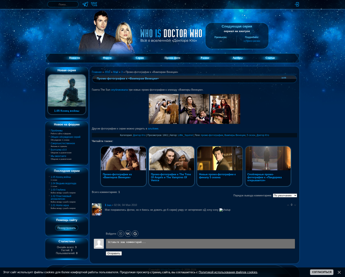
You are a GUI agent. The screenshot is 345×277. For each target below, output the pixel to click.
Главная (97, 71)
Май (115, 71)
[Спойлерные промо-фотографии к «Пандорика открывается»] (268, 186)
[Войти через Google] (135, 233)
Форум (107, 57)
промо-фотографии (212, 135)
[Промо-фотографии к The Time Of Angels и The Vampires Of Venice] (172, 186)
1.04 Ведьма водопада (63, 183)
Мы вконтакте (58, 156)
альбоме (153, 128)
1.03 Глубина (58, 189)
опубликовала (119, 89)
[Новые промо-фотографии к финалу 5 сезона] (220, 186)
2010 (107, 71)
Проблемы (57, 130)
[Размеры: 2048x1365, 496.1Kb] (194, 122)
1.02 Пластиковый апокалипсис (61, 197)
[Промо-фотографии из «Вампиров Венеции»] (124, 186)
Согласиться (321, 272)
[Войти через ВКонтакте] (128, 233)
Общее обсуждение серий (65, 137)
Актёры (238, 57)
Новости (74, 57)
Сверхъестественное (63, 143)
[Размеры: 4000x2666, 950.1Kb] (225, 122)
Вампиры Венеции (235, 135)
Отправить (113, 253)
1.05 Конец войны (61, 177)
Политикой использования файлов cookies (228, 272)
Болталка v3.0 (59, 149)
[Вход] (121, 233)
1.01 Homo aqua (60, 205)
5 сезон (251, 135)
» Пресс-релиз (252, 41)
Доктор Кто (139, 135)
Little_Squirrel (185, 135)
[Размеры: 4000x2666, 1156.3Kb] (164, 122)
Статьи (270, 57)
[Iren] (97, 209)
